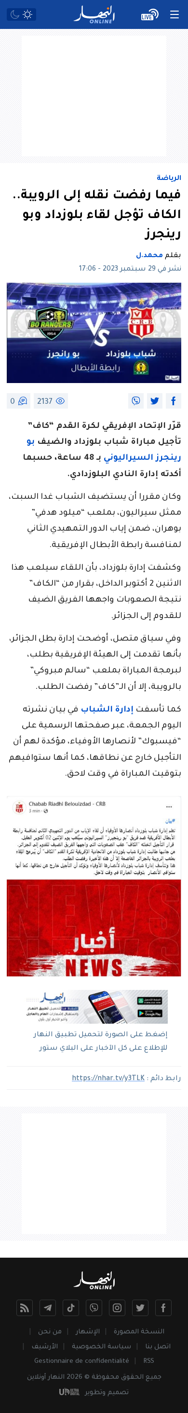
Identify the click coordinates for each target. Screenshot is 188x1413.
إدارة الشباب (107, 710)
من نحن (50, 1332)
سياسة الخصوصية (101, 1347)
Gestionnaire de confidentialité (81, 1361)
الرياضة (169, 179)
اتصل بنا (158, 1347)
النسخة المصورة (139, 1332)
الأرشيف (44, 1347)
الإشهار (88, 1332)
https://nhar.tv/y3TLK (108, 1079)
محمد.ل (149, 256)
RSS (148, 1361)
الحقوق (132, 1377)
